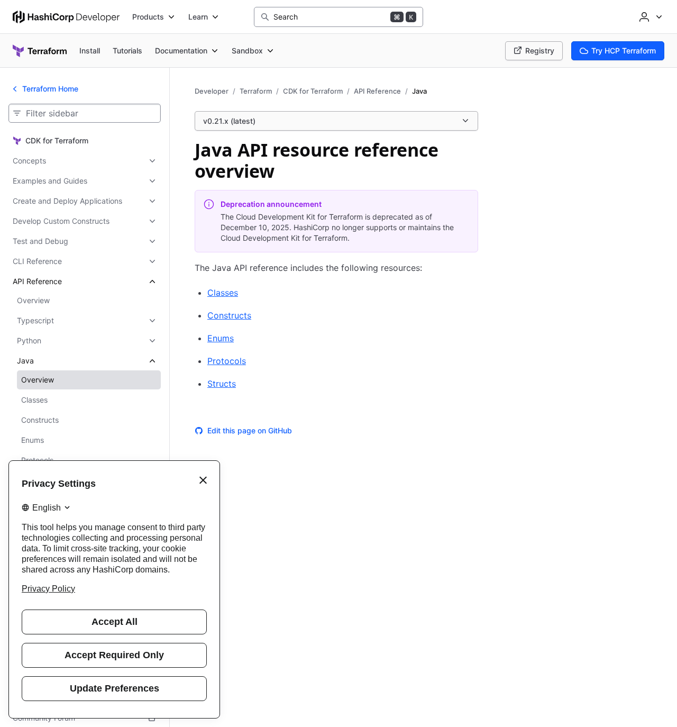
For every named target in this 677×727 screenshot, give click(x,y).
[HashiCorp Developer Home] (66, 16)
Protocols (226, 361)
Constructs (229, 315)
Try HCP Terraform (623, 50)
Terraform (256, 91)
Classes (222, 292)
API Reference (377, 91)
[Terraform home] (40, 51)
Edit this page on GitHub (249, 430)
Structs (221, 383)
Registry (539, 50)
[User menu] (649, 16)
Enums (220, 338)
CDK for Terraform (313, 91)
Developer (211, 91)
